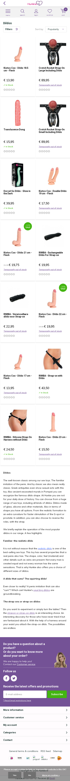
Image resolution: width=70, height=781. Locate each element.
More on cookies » (51, 775)
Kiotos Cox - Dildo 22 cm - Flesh (53, 315)
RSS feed (46, 751)
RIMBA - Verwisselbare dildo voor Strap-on (16, 315)
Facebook (6, 678)
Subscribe (57, 694)
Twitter (14, 678)
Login (36, 15)
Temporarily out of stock (50, 85)
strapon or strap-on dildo (21, 613)
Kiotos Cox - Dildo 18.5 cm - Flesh (16, 69)
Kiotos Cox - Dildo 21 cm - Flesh (18, 254)
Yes (14, 775)
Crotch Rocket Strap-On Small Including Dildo (52, 130)
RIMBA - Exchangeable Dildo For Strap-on (51, 254)
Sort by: (39, 29)
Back (4, 3)
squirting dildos (41, 590)
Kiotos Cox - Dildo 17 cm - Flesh (18, 377)
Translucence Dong (14, 129)
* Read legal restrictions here (17, 700)
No (29, 775)
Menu (8, 15)
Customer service (26, 664)
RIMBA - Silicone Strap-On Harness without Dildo (18, 438)
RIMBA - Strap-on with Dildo (50, 377)
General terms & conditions (23, 751)
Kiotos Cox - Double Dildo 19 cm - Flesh (53, 192)
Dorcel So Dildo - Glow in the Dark (17, 192)
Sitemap (57, 751)
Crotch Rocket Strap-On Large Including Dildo (52, 69)
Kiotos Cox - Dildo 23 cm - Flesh (53, 438)
